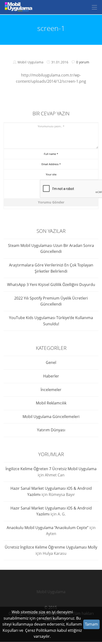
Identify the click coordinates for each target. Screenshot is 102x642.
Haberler (51, 376)
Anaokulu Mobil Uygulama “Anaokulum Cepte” (47, 527)
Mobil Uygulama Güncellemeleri (51, 416)
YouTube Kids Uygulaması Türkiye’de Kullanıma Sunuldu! (51, 320)
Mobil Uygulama (51, 591)
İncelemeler (51, 389)
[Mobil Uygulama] (18, 7)
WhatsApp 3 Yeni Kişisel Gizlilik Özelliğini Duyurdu (51, 284)
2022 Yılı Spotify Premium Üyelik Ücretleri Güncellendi (51, 301)
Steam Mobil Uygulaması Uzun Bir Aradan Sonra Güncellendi (51, 248)
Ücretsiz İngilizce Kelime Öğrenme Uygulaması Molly (51, 547)
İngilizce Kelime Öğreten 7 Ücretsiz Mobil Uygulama (51, 468)
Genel (51, 362)
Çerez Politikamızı (40, 630)
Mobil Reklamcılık (51, 403)
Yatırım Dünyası (51, 430)
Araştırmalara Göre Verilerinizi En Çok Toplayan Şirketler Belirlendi (51, 268)
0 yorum (82, 62)
